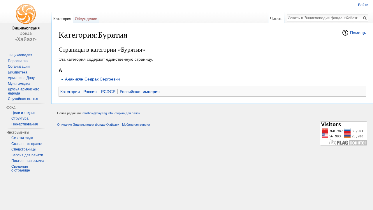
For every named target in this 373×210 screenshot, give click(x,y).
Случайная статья (23, 99)
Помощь (358, 32)
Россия (90, 91)
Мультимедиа (19, 84)
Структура (20, 118)
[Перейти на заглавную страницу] (25, 23)
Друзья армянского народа (23, 91)
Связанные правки (27, 144)
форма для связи (127, 113)
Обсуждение (86, 19)
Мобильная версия (136, 124)
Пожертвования (24, 124)
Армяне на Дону (21, 78)
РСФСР (108, 91)
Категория (62, 19)
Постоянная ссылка (27, 161)
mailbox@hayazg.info (97, 113)
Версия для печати (27, 155)
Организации (19, 66)
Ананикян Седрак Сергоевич (92, 79)
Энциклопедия (20, 55)
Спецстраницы (23, 149)
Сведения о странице (20, 168)
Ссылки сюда (22, 138)
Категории (70, 91)
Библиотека (17, 72)
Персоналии (18, 61)
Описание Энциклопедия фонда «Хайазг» (88, 124)
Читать (276, 19)
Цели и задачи (23, 113)
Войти (363, 5)
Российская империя (140, 91)
